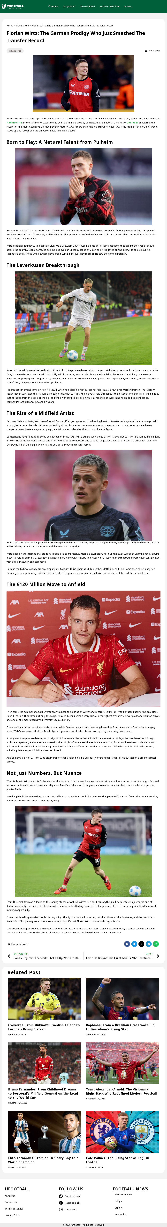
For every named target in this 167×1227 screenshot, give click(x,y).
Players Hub (22, 25)
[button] (127, 944)
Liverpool (132, 122)
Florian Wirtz (14, 122)
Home (10, 25)
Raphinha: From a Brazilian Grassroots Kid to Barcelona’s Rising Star (120, 1027)
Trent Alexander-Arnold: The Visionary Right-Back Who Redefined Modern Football (121, 1091)
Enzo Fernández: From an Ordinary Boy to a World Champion (43, 1160)
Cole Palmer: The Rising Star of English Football (117, 1160)
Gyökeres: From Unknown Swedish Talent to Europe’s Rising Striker (44, 1027)
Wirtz (26, 944)
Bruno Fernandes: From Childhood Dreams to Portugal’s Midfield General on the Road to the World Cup (43, 1093)
